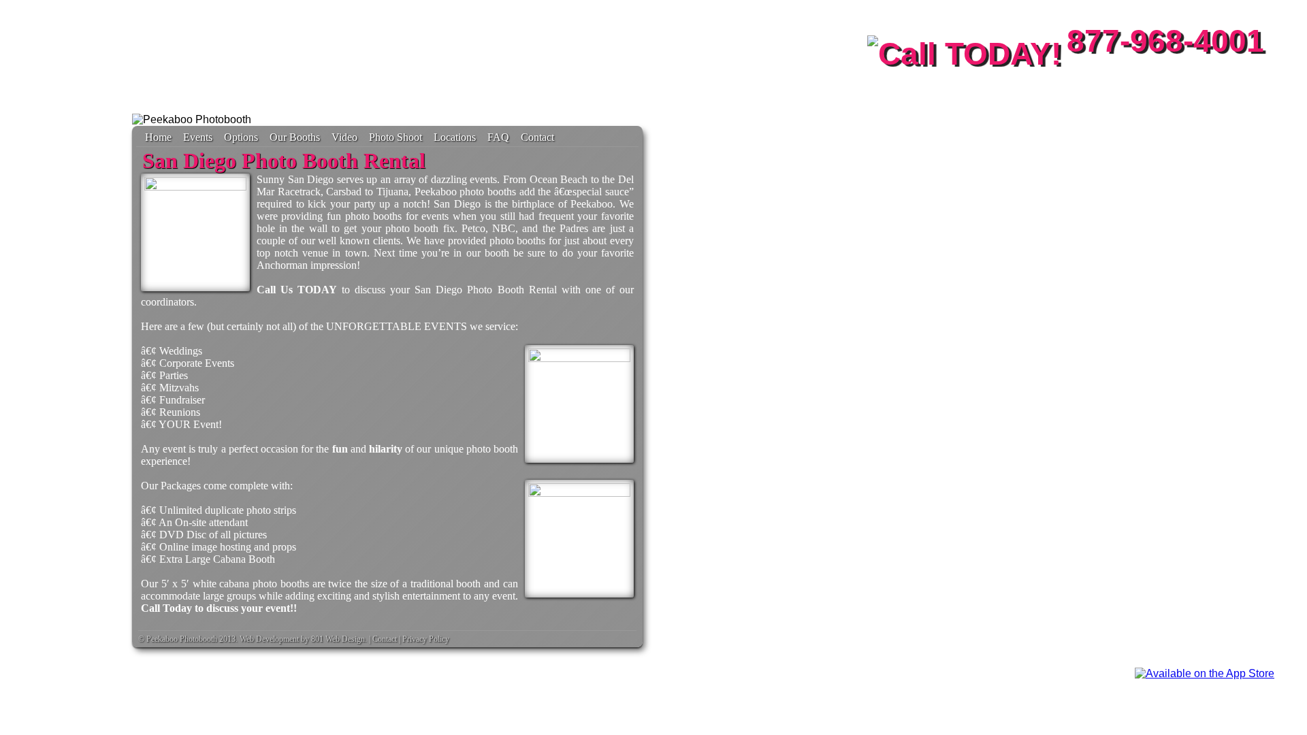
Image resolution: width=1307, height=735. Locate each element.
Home (158, 137)
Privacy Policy (425, 639)
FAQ (498, 137)
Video (344, 137)
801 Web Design (338, 639)
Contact (537, 137)
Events (197, 137)
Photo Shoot (395, 137)
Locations (455, 137)
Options (241, 137)
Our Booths (295, 137)
